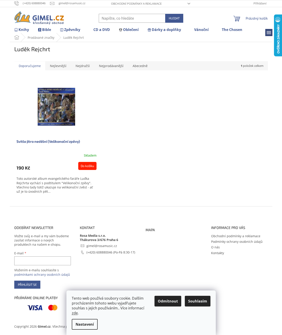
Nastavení (85, 324)
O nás (215, 247)
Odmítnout (168, 301)
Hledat (174, 18)
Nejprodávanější (111, 66)
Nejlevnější (58, 66)
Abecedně (140, 66)
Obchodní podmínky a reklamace (136, 4)
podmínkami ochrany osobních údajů (42, 274)
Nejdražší (83, 66)
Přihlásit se (27, 284)
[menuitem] (21, 29)
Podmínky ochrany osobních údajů (237, 241)
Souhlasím (197, 301)
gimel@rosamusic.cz (101, 246)
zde (75, 312)
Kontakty (217, 253)
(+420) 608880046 (99, 252)
